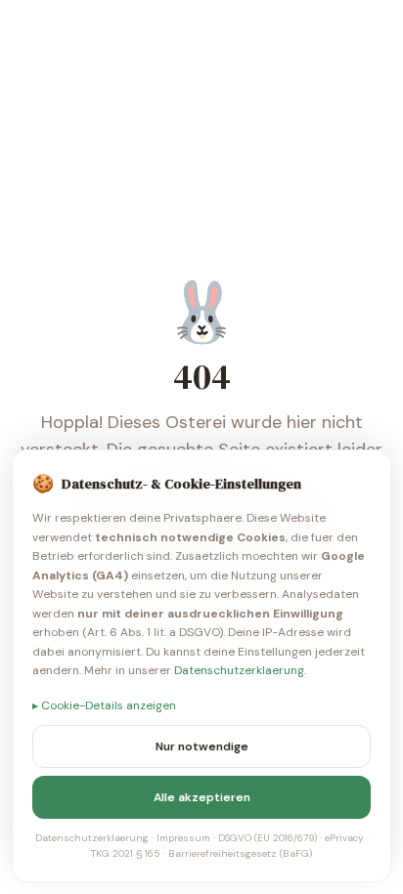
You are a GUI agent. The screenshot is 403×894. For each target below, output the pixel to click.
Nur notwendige (202, 746)
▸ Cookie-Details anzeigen (104, 705)
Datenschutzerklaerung (239, 670)
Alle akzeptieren (202, 797)
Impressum (183, 837)
